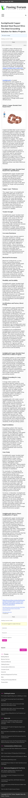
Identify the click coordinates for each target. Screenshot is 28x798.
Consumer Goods (5, 669)
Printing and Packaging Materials (8, 679)
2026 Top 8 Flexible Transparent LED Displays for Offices (14, 756)
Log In (4, 640)
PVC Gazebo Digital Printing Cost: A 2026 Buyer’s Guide (14, 695)
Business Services (5, 659)
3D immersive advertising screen (8, 759)
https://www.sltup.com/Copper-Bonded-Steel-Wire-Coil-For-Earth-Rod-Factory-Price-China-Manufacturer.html (14, 608)
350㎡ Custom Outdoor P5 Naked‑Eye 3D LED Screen (13, 753)
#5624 (25, 45)
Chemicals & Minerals (6, 661)
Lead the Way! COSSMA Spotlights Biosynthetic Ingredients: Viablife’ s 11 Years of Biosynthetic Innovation (12, 722)
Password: (4, 632)
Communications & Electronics (8, 667)
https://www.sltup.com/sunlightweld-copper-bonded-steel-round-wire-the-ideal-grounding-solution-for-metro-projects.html (14, 602)
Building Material (5, 656)
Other (2, 677)
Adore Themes (5, 796)
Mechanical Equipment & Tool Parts (9, 674)
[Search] (26, 15)
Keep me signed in (7, 637)
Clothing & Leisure (5, 664)
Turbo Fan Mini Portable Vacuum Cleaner (10, 789)
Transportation (4, 682)
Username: (4, 628)
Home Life (3, 672)
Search (3, 647)
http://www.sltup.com (7, 612)
